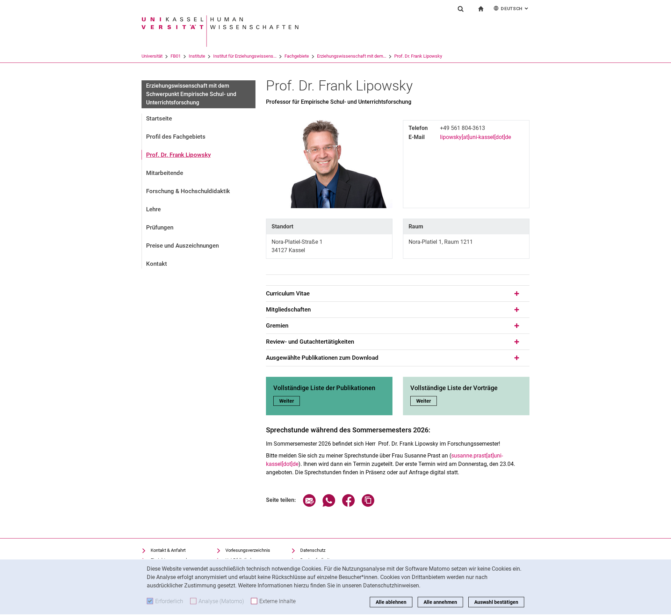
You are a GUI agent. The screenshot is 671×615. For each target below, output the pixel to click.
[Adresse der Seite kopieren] (368, 504)
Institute (197, 56)
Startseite (159, 118)
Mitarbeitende (164, 172)
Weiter (289, 401)
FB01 (176, 56)
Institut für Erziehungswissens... (244, 56)
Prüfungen (159, 227)
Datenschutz (312, 550)
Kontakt (156, 263)
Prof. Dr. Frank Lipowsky (418, 56)
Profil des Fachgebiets (175, 136)
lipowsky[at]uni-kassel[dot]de (475, 137)
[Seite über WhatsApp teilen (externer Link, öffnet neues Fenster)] (329, 504)
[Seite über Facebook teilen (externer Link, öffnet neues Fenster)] (348, 504)
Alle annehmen (440, 602)
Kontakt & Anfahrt (168, 550)
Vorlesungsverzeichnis (247, 550)
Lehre (153, 209)
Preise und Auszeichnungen (182, 245)
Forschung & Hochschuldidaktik (188, 191)
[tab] (397, 294)
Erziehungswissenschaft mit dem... (351, 56)
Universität (152, 56)
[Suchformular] (460, 8)
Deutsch (515, 8)
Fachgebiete (296, 56)
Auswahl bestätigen (496, 602)
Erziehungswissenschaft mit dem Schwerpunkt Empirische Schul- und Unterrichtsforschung (191, 94)
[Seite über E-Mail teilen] (309, 504)
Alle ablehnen (391, 602)
